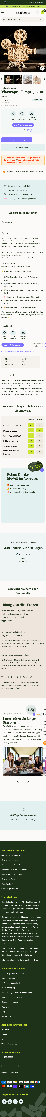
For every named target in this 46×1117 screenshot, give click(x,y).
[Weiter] (44, 79)
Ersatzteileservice (8, 375)
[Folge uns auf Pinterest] (15, 1101)
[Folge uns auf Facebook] (4, 1101)
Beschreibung (6, 233)
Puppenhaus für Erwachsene (12, 865)
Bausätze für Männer (9, 884)
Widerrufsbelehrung (9, 1044)
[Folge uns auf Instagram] (10, 1101)
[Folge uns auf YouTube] (21, 1101)
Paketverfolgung (8, 988)
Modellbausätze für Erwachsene (14, 869)
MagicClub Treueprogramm (12, 997)
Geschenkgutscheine (9, 1002)
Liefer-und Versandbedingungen (14, 983)
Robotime (4, 96)
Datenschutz (6, 1034)
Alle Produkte (7, 1016)
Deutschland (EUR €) (9, 1066)
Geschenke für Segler (10, 879)
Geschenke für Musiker (10, 855)
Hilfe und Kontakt (8, 978)
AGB (3, 1039)
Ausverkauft (23, 147)
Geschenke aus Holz (9, 860)
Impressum (5, 1030)
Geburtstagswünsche (9, 888)
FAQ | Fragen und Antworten (12, 973)
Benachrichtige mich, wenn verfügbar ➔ (17, 140)
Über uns (5, 1007)
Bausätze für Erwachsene (11, 874)
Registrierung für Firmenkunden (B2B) (16, 992)
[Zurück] (1, 79)
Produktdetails (7, 326)
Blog (3, 1011)
